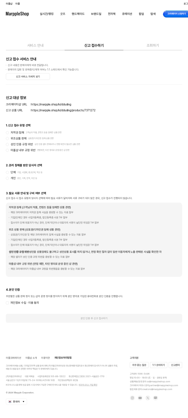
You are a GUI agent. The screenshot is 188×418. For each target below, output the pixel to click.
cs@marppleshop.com (158, 381)
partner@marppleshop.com (163, 385)
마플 (17, 3)
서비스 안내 (35, 45)
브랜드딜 (96, 14)
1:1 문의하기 (158, 365)
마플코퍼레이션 (13, 357)
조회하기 (153, 45)
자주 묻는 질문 (139, 365)
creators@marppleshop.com (157, 389)
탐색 (153, 14)
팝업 (141, 14)
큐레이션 (127, 14)
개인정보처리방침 (63, 357)
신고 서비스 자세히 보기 (28, 76)
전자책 (111, 14)
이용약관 (45, 357)
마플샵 (9, 3)
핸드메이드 (78, 14)
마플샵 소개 (31, 357)
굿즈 (62, 14)
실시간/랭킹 (47, 14)
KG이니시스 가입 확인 (88, 385)
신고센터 (175, 365)
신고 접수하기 (94, 45)
